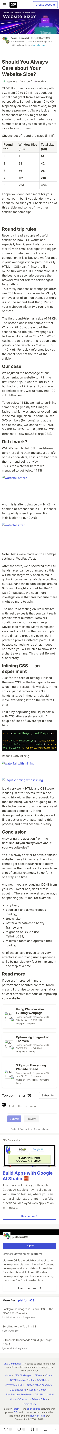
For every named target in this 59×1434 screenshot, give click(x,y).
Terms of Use (29, 1404)
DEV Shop (40, 1394)
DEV (16, 1412)
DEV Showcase (18, 1389)
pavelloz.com (39, 45)
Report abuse (41, 1129)
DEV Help (42, 1380)
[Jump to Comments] (21, 1429)
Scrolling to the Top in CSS (19, 1328)
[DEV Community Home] (13, 4)
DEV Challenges (22, 1375)
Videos (48, 1375)
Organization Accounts (39, 1384)
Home (8, 1375)
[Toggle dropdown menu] (54, 1140)
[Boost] (45, 1429)
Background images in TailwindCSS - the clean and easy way (27, 1313)
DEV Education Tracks (22, 1380)
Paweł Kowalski (20, 38)
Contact (43, 1389)
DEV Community (12, 1363)
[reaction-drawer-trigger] (8, 1429)
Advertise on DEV (14, 1384)
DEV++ (38, 1375)
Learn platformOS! (29, 1288)
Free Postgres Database (18, 1394)
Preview (31, 1118)
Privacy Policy (39, 1399)
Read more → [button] (29, 1216)
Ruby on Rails (37, 1415)
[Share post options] (54, 1429)
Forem (16, 1408)
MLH (51, 1394)
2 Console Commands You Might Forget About (27, 1344)
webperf (26, 81)
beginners (10, 81)
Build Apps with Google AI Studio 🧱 (28, 1175)
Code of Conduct (19, 1129)
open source (33, 1408)
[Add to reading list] (34, 1429)
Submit (14, 1118)
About (32, 1389)
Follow (30, 1246)
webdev (40, 81)
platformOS (42, 38)
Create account (45, 4)
